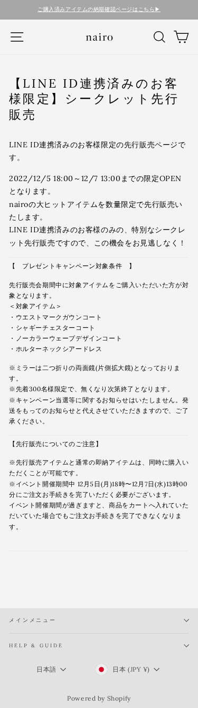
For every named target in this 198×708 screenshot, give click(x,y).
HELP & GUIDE (36, 645)
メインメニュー (32, 620)
